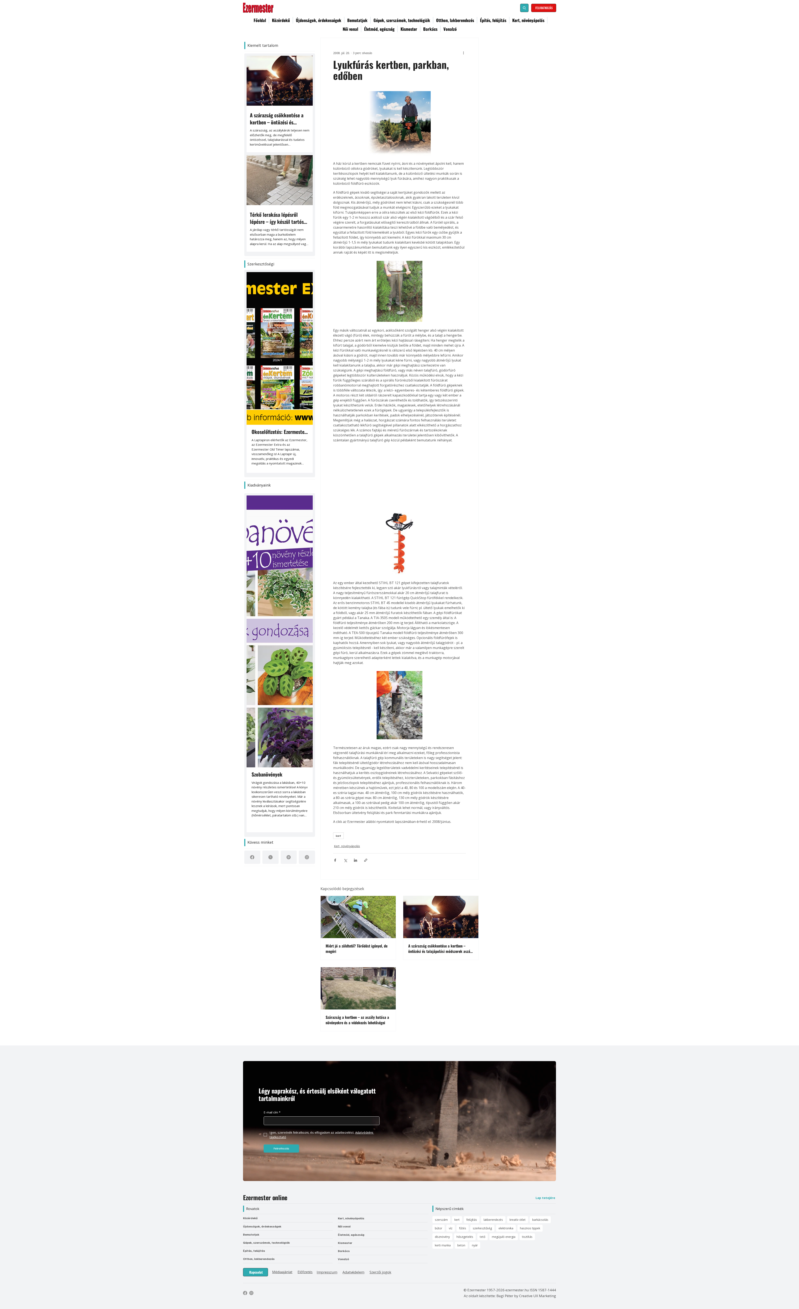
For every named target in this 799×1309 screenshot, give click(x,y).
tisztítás (527, 1164)
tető (482, 1164)
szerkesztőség (482, 1155)
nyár (475, 1172)
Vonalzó (343, 1186)
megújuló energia (503, 1164)
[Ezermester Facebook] (245, 1220)
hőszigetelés (465, 1164)
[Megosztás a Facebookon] (335, 859)
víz (450, 1155)
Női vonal (344, 1153)
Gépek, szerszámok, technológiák (266, 1169)
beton (461, 1172)
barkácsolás (540, 1147)
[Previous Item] (255, 297)
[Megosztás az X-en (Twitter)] (345, 859)
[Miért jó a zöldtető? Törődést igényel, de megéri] (358, 915)
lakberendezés (493, 1147)
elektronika (506, 1155)
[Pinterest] (289, 570)
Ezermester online (265, 1124)
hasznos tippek (530, 1155)
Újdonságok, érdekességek (262, 1153)
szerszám (441, 1147)
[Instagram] (307, 570)
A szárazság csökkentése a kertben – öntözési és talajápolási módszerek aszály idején (440, 946)
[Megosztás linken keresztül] (366, 859)
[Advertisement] (399, 477)
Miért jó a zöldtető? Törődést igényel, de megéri (356, 946)
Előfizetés (305, 1199)
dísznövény (442, 1164)
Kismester (345, 1170)
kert (338, 835)
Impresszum (327, 1199)
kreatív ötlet (518, 1147)
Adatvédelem (353, 1199)
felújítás (471, 1147)
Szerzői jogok (380, 1199)
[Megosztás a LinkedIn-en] (355, 859)
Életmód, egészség (351, 1161)
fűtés (462, 1155)
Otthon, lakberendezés (259, 1186)
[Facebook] (252, 570)
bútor (438, 1155)
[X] (270, 570)
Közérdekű (250, 1145)
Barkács (344, 1178)
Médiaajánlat (282, 1199)
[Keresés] (524, 8)
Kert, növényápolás (346, 845)
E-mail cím (272, 1039)
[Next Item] (304, 297)
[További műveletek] (463, 52)
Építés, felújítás (254, 1177)
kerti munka (443, 1172)
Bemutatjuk (251, 1161)
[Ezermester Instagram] (251, 1220)
